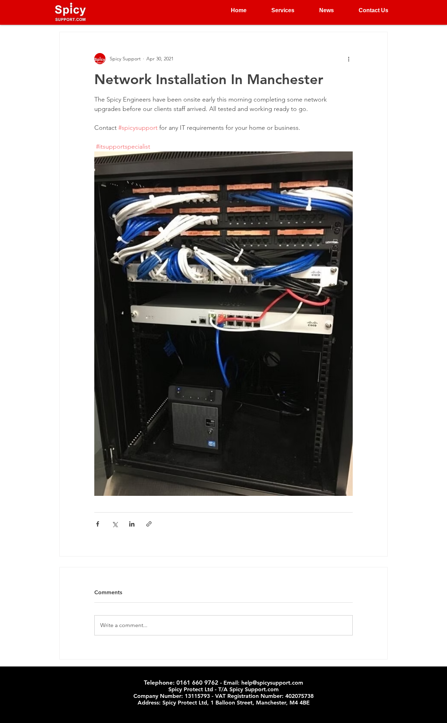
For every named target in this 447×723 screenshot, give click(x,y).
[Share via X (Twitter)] (114, 524)
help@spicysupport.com (272, 682)
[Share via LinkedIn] (132, 524)
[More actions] (348, 58)
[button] (276, 10)
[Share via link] (149, 524)
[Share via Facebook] (97, 524)
